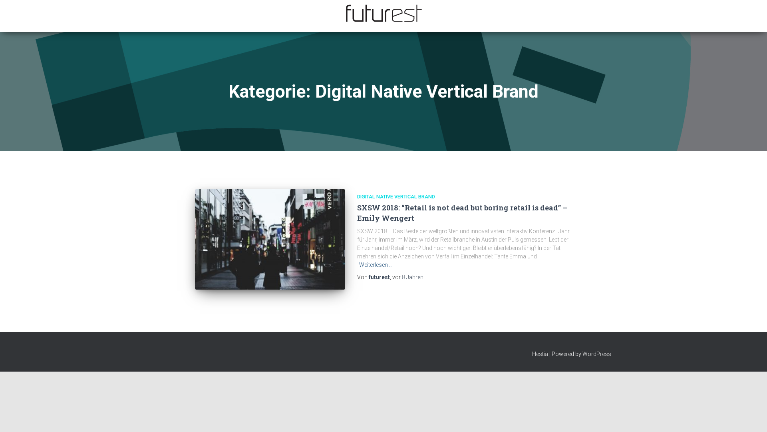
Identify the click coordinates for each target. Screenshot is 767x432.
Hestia (540, 354)
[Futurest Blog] (383, 13)
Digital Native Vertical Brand (396, 197)
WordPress (596, 354)
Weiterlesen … (376, 265)
